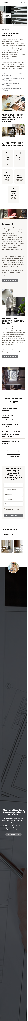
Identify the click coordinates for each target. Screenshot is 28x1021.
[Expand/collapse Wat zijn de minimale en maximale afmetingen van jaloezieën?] (23, 432)
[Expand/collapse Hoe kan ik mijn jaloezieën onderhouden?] (23, 415)
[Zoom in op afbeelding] (18, 130)
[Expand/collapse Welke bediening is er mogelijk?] (23, 425)
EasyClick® (19, 331)
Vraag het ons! (14, 456)
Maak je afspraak (11, 280)
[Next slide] (22, 545)
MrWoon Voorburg (14, 66)
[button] (21, 2)
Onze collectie (10, 534)
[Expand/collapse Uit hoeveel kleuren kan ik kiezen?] (23, 441)
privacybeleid (8, 511)
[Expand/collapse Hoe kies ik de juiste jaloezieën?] (23, 408)
